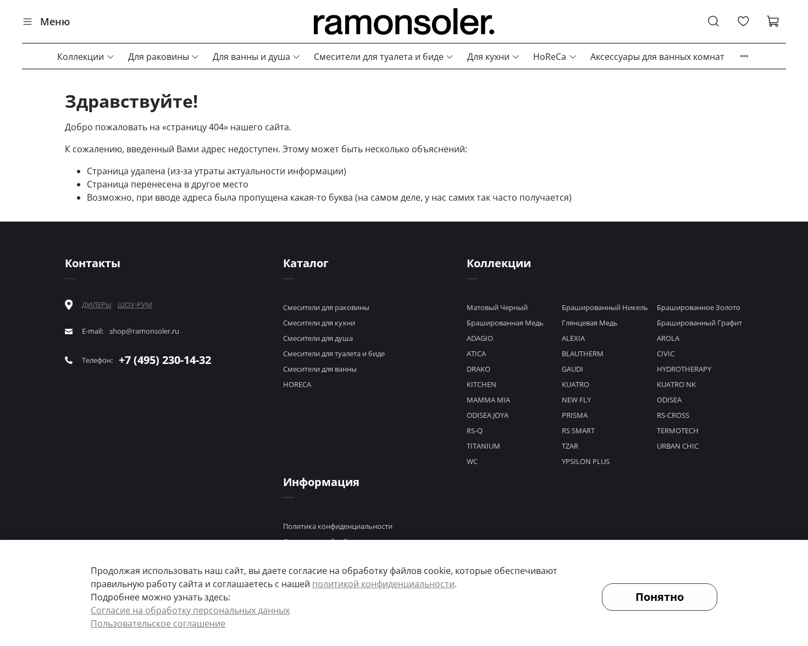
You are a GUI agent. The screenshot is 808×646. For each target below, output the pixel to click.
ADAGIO (480, 338)
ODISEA (669, 400)
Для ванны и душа (251, 57)
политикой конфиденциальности (383, 584)
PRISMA (575, 415)
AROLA (668, 338)
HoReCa (549, 57)
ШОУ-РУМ (135, 305)
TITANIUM (483, 446)
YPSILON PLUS (586, 461)
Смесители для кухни (319, 323)
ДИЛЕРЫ (97, 304)
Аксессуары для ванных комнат (657, 57)
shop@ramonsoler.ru (144, 331)
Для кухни (488, 57)
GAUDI (572, 369)
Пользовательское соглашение (158, 623)
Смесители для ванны (320, 369)
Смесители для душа (318, 338)
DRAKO (478, 369)
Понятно (659, 596)
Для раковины (158, 57)
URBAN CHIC (678, 446)
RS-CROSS (673, 415)
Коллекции (80, 57)
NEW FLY (576, 400)
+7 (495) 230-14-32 (165, 359)
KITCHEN (481, 384)
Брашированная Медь (505, 323)
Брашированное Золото (698, 307)
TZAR (570, 446)
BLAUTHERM (583, 353)
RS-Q (475, 430)
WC (472, 461)
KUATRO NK (676, 384)
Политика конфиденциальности (337, 526)
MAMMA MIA (488, 400)
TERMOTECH (678, 430)
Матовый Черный (497, 307)
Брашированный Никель (605, 307)
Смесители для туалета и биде (379, 57)
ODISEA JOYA (487, 415)
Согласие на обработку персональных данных (190, 610)
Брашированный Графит (699, 323)
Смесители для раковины (326, 307)
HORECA (297, 384)
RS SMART (578, 430)
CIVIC (665, 353)
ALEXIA (573, 338)
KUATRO (575, 384)
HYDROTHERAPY (684, 369)
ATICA (476, 353)
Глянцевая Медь (590, 323)
